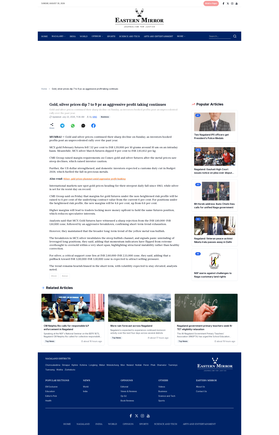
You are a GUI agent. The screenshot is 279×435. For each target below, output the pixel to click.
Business (162, 391)
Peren (146, 365)
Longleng (93, 365)
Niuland (130, 365)
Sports (161, 400)
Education (50, 391)
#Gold (54, 276)
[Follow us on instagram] (232, 3)
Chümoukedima (52, 365)
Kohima (83, 365)
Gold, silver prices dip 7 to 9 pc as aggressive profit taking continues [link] (85, 89)
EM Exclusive (51, 386)
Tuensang (50, 369)
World (84, 36)
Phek (153, 365)
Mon (123, 365)
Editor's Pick (51, 396)
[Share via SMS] (83, 125)
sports (111, 36)
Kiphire (75, 365)
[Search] (235, 36)
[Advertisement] (139, 65)
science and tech (129, 36)
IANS (95, 117)
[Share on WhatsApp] (72, 125)
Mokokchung (113, 365)
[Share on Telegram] (62, 125)
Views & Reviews (129, 391)
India (73, 36)
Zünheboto (70, 369)
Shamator (162, 365)
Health (48, 400)
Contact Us (201, 391)
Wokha (59, 369)
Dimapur (66, 365)
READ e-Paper (211, 3)
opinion (96, 36)
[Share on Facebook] (93, 125)
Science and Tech (166, 396)
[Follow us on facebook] (223, 3)
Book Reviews (127, 400)
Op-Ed (123, 396)
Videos (161, 386)
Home (44, 36)
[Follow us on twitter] (228, 3)
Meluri (102, 365)
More (180, 36)
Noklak (138, 365)
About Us (200, 386)
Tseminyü (172, 365)
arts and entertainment (158, 36)
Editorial (124, 386)
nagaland (57, 36)
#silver (65, 276)
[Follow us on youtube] (236, 3)
